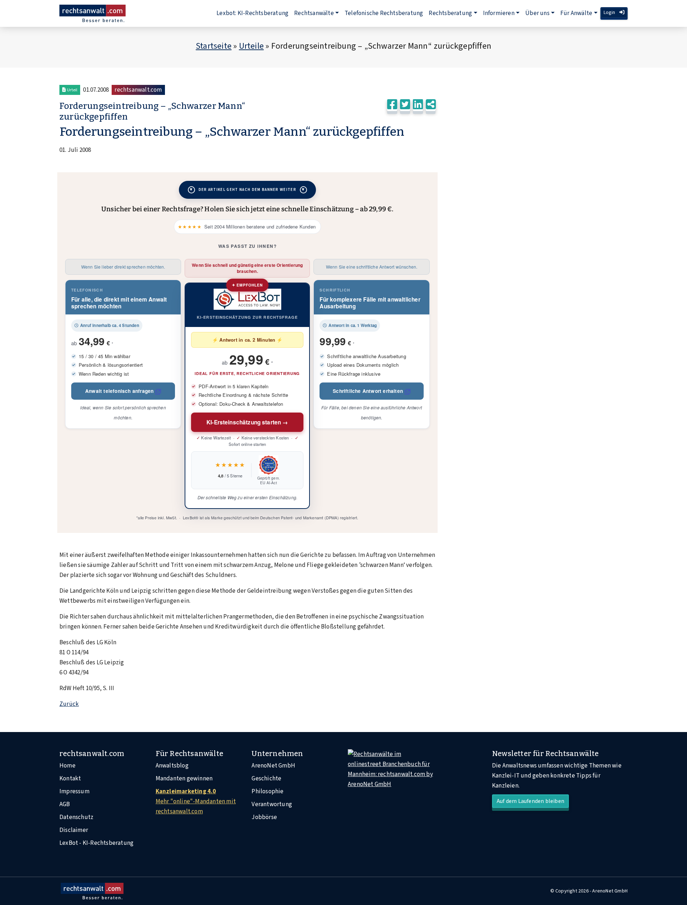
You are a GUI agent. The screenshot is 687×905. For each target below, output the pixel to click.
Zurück (69, 704)
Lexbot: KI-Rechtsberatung (252, 13)
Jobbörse (264, 817)
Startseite (214, 46)
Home (67, 765)
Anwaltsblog (172, 765)
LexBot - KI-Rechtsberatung (96, 843)
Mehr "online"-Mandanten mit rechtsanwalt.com (196, 801)
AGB (64, 804)
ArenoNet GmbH (273, 765)
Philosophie (267, 791)
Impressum (74, 791)
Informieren (499, 13)
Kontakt (70, 778)
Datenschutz (76, 817)
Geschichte (266, 778)
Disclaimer (73, 830)
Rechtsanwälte (314, 13)
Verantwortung (272, 804)
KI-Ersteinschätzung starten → (247, 422)
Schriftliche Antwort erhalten (368, 390)
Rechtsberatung (450, 13)
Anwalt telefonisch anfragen (119, 390)
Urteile (251, 46)
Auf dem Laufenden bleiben (530, 801)
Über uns (537, 13)
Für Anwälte (576, 13)
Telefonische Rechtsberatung (384, 13)
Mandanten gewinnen (184, 778)
